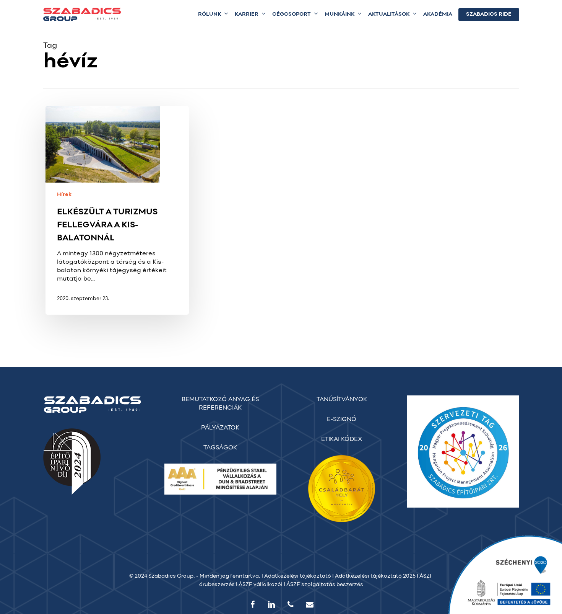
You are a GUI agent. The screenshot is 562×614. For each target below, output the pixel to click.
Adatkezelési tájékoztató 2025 (375, 576)
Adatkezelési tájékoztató (297, 576)
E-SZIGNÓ (341, 419)
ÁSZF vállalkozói (261, 584)
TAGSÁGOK (220, 448)
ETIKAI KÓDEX (341, 439)
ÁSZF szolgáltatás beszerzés (324, 584)
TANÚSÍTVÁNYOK (342, 400)
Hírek (64, 194)
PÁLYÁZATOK (220, 428)
